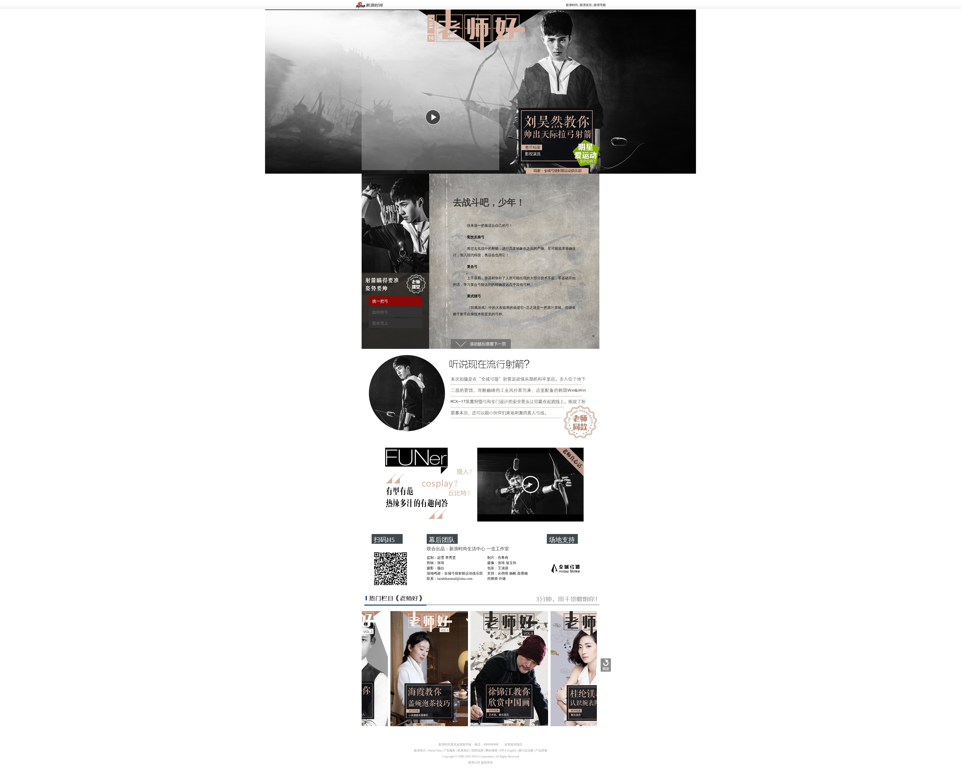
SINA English (508, 750)
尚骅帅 (492, 579)
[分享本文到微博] (606, 665)
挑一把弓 (380, 301)
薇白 (440, 568)
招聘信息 (477, 750)
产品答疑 (541, 750)
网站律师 (492, 750)
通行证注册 (525, 750)
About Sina (434, 750)
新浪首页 (586, 5)
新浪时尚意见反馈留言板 (454, 744)
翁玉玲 (511, 563)
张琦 (440, 563)
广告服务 (449, 750)
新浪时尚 (572, 5)
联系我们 (463, 750)
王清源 (503, 568)
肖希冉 (503, 558)
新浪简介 (420, 750)
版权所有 (487, 762)
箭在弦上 (380, 323)
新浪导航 (600, 5)
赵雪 (440, 558)
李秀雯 (450, 558)
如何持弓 (380, 312)
